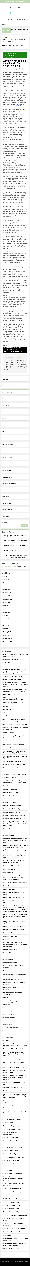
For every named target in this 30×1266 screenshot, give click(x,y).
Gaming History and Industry (10, 741)
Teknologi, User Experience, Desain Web (14, 1228)
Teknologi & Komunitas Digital (11, 1141)
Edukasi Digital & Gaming (10, 694)
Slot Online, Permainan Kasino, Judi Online (14, 1067)
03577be (6, 69)
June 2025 (6, 619)
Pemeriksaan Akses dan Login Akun (12, 933)
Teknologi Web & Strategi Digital (11, 1212)
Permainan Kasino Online (10, 962)
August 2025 (6, 612)
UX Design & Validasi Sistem (11, 1248)
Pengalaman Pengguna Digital (11, 939)
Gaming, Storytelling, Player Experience (13, 761)
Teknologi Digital (7, 1170)
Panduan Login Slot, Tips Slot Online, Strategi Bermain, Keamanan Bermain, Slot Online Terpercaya (15, 916)
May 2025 (5, 622)
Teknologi (6, 1116)
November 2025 (7, 602)
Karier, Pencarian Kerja (9, 786)
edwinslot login (7, 712)
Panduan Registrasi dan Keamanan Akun (14, 926)
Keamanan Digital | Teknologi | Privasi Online (15, 818)
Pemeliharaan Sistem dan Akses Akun (13, 929)
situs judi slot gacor (8, 1011)
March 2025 (6, 628)
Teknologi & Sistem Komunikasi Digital (13, 1157)
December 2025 (7, 599)
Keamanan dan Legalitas (9, 802)
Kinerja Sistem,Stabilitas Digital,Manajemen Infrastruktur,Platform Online (12, 55)
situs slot (5, 399)
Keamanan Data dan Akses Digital (12, 809)
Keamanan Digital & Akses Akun (11, 812)
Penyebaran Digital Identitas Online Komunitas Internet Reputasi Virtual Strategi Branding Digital (15, 944)
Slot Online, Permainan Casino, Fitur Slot (14, 1059)
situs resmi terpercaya (9, 1017)
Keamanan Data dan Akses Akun (12, 805)
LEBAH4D (18, 106)
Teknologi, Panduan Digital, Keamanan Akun (15, 1215)
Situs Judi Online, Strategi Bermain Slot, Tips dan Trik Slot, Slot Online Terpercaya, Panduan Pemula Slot (15, 1002)
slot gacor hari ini (8, 444)
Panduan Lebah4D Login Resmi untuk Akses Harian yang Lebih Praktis (14, 1)
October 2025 (6, 605)
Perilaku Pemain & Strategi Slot (11, 949)
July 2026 (5, 576)
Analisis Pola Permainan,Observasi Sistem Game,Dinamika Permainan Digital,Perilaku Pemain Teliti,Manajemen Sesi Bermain (14, 671)
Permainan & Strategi (8, 952)
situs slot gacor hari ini (9, 483)
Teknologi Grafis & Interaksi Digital (12, 1188)
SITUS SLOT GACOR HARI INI (11, 1027)
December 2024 (7, 638)
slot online (6, 1040)
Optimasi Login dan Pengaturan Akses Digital (15, 882)
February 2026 (7, 592)
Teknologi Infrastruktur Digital (11, 1202)
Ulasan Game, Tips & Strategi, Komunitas (14, 1232)
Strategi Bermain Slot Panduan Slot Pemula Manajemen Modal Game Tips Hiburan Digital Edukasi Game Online (15, 1095)
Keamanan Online (8, 829)
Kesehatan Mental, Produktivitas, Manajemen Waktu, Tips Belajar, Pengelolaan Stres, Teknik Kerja (15, 855)
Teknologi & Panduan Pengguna (11, 1144)
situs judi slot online (8, 1014)
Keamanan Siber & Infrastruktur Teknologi (14, 832)
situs (4, 418)
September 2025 (7, 609)
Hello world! (22, 566)
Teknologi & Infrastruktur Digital (11, 1129)
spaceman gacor (7, 509)
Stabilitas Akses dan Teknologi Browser (14, 1091)
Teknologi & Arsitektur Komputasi (12, 1119)
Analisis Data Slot (8, 662)
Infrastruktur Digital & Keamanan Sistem (14, 764)
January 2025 (6, 635)
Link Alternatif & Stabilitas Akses (12, 866)
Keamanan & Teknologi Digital (11, 792)
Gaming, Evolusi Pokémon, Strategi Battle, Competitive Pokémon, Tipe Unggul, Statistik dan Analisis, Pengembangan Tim (15, 746)
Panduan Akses (7, 886)
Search (4, 522)
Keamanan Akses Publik (9, 795)
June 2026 (6, 579)
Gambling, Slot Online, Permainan (12, 716)
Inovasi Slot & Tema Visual (10, 767)
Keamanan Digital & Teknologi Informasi (14, 815)
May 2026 (5, 582)
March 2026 (6, 589)
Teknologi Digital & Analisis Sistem (12, 1173)
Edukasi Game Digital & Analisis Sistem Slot (15, 703)
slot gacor (6, 405)
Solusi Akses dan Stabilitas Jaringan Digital (15, 1087)
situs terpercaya (7, 470)
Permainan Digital (8, 959)
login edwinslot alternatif (10, 872)
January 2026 (6, 596)
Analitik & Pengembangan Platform (12, 679)
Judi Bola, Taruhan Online (10, 771)
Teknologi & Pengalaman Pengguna (12, 1147)
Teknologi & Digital (8, 1122)
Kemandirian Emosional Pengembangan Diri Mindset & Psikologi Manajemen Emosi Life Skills (15, 840)
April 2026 (6, 586)
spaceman (6, 490)
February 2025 (7, 632)
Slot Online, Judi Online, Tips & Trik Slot (13, 1049)
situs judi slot (7, 1008)
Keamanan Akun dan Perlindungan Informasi (15, 799)
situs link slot (7, 425)
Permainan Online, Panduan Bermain (12, 979)
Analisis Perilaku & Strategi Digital (12, 666)
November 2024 (7, 641)
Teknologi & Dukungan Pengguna (12, 1126)
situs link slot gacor (8, 392)
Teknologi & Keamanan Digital (11, 1137)
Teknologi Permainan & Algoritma (12, 1208)
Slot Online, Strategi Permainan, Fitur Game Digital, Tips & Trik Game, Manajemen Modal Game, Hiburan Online (15, 1077)
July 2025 (5, 615)
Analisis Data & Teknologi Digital (12, 659)
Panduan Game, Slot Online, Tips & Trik (13, 897)
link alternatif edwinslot (9, 869)
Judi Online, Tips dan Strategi (11, 777)
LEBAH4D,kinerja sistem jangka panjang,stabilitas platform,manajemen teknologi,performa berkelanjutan (15, 349)
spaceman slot (7, 503)
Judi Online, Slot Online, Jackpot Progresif (14, 774)
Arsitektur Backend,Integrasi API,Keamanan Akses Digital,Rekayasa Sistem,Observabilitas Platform (15, 684)
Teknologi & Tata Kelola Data (11, 1160)
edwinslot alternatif (8, 709)
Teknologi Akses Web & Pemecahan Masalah (15, 1167)
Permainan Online (8, 971)
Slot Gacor (6, 1034)
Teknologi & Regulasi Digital (10, 1150)
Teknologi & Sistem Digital (10, 1154)
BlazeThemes (18, 1263)
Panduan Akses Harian (9, 889)
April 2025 (6, 625)
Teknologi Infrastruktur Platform (11, 1205)
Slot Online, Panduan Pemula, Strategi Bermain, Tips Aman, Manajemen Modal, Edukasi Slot (14, 1053)
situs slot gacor (7, 457)
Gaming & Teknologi (8, 732)
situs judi (5, 997)
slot (4, 431)
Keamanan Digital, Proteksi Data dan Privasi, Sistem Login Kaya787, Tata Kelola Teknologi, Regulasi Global (15, 823)
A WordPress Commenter (10, 566)
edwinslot (5, 706)
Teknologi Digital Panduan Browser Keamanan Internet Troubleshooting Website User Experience (15, 1178)
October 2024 (6, 645)
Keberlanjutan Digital (8, 835)
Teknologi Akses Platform (10, 1163)
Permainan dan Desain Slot (10, 956)
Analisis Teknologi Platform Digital (12, 676)
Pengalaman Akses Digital (10, 936)
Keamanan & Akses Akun (10, 789)
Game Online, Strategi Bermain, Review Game (15, 724)
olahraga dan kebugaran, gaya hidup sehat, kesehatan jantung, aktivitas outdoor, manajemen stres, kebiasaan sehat (14, 877)
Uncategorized (7, 1235)
